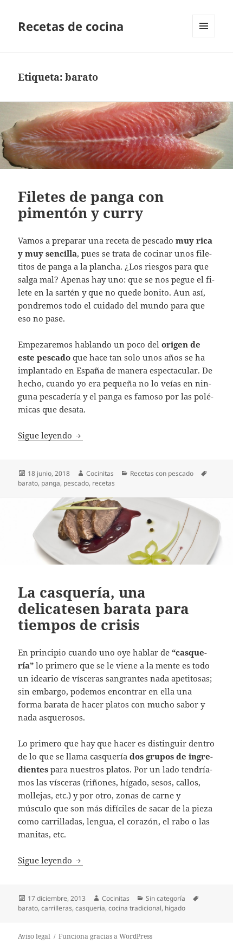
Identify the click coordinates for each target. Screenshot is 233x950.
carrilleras (56, 908)
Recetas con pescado (161, 473)
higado (175, 908)
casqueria (90, 908)
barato (28, 483)
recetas (103, 483)
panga (50, 483)
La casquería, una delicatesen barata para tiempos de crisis (103, 608)
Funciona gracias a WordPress (105, 936)
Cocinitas (100, 473)
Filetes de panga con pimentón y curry (91, 204)
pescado (76, 483)
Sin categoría (165, 898)
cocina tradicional (134, 908)
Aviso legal (34, 936)
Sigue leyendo (50, 435)
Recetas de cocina (71, 26)
